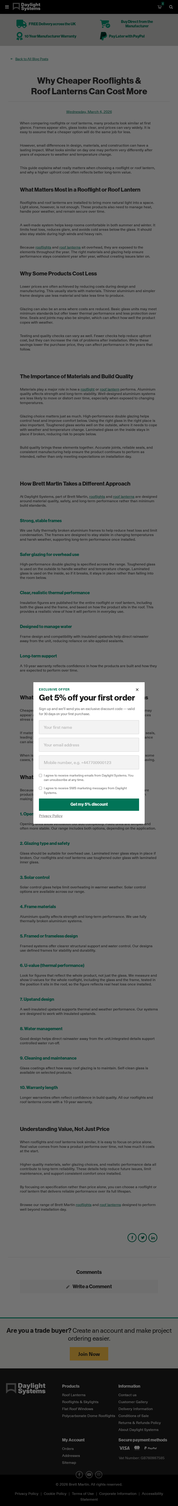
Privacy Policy (51, 815)
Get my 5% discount (89, 804)
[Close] (137, 689)
